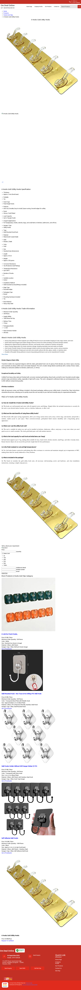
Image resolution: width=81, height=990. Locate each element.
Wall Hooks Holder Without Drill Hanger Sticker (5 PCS (19, 766)
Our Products (48, 6)
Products (6, 13)
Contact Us (56, 6)
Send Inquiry (36, 955)
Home (5, 11)
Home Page (29, 6)
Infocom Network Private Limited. (29, 984)
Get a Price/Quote (7, 649)
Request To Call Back (8, 940)
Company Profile (38, 6)
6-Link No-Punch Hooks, (9, 634)
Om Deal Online (8, 6)
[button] (5, 354)
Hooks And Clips (8, 15)
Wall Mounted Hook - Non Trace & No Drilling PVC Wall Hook (21, 693)
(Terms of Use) (29, 982)
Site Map (57, 970)
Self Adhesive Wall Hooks (10, 838)
